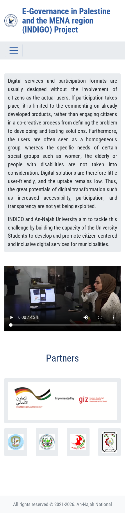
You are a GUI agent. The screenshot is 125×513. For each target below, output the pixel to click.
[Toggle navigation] (14, 50)
